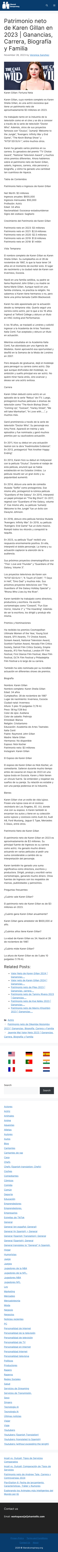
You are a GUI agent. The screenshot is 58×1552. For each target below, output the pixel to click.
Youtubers (9, 1430)
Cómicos (8, 1180)
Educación (9, 1199)
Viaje (6, 1425)
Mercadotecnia (12, 1300)
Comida (8, 1185)
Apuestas (9, 1125)
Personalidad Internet (15, 1351)
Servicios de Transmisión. (18, 1393)
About (35, 1542)
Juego (7, 1259)
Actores (8, 1106)
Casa (7, 1157)
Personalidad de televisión (18, 1337)
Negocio (8, 1310)
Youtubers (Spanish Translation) (21, 1434)
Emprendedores (12, 1203)
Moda (7, 1305)
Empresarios (10, 1213)
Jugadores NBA (12, 1277)
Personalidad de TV (15, 1342)
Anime (7, 1120)
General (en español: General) (20, 1226)
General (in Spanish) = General (20, 1231)
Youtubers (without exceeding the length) (26, 1444)
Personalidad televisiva (16, 1356)
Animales (9, 1115)
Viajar (7, 1420)
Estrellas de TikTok (14, 1217)
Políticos (8, 1360)
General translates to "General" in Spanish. (27, 1245)
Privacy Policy (17, 1538)
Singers (8, 1402)
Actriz (11, 1020)
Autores (8, 1134)
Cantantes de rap (13, 1152)
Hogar (7, 1250)
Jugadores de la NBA (15, 1268)
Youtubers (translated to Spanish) (22, 1439)
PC (5, 1323)
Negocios (9, 1314)
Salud (7, 1384)
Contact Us (25, 1542)
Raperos (8, 1374)
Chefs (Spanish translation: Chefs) (22, 1166)
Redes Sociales (12, 1379)
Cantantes (9, 1148)
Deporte (8, 1194)
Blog (6, 1143)
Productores (10, 1365)
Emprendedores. (13, 1208)
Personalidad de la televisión (19, 1333)
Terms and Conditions (37, 1538)
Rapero (8, 1370)
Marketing (9, 1291)
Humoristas (10, 1254)
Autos (7, 1139)
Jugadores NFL (12, 1282)
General (8, 1222)
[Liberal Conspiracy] (10, 5)
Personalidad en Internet (17, 1347)
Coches (8, 1171)
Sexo (6, 1397)
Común (8, 1189)
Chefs (7, 1162)
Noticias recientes (13, 1319)
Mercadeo (9, 1296)
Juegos (8, 1263)
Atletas (8, 1129)
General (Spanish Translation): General (25, 1236)
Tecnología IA (11, 1411)
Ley (6, 1286)
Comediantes (11, 1176)
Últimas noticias (12, 1416)
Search (8, 1085)
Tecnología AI (11, 1407)
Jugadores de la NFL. (15, 1273)
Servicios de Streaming (16, 1388)
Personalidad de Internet (17, 1328)
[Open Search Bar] (47, 5)
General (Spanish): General (18, 1240)
